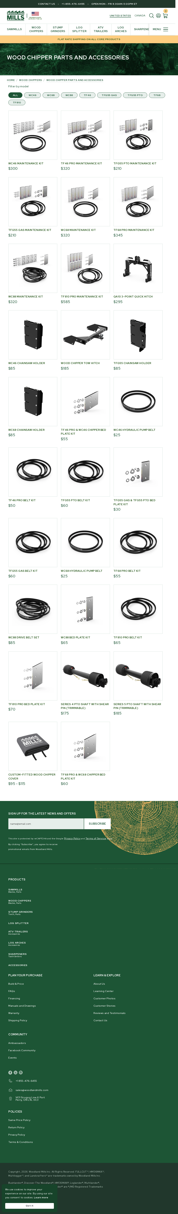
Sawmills (15, 890)
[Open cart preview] (165, 15)
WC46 (32, 95)
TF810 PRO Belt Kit (128, 637)
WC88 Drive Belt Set (23, 637)
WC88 (69, 95)
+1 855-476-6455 (26, 1080)
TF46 (87, 95)
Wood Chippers (19, 901)
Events (12, 1057)
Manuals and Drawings (22, 1005)
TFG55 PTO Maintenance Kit (135, 163)
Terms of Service (96, 838)
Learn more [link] (41, 1197)
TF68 (156, 95)
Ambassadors (17, 1043)
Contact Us (46, 3)
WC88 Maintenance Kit (25, 296)
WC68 (51, 95)
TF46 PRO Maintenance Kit (81, 163)
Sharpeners (17, 955)
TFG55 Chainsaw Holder (132, 363)
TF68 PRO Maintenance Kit (134, 230)
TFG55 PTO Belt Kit (75, 500)
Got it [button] (30, 1205)
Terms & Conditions (20, 1142)
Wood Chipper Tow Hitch (80, 363)
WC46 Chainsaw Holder (26, 363)
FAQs (11, 991)
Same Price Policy (19, 1120)
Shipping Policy (17, 1020)
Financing (14, 998)
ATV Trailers (18, 932)
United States (120, 15)
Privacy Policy (72, 838)
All (15, 95)
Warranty (13, 1013)
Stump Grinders (20, 912)
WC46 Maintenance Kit (26, 163)
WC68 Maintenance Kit (78, 230)
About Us (99, 983)
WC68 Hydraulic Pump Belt (81, 571)
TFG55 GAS (109, 95)
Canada (140, 15)
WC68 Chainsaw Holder (26, 430)
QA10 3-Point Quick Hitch (133, 296)
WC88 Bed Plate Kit (75, 637)
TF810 (17, 102)
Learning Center (104, 991)
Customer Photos (104, 998)
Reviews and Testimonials (110, 1013)
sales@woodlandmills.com (32, 1090)
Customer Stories (105, 1005)
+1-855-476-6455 (73, 3)
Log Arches (17, 943)
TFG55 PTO (135, 95)
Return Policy (16, 1127)
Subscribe (97, 824)
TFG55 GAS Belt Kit (23, 571)
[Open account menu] (159, 15)
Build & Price (16, 983)
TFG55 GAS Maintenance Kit (29, 230)
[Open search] (152, 15)
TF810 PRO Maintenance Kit (82, 296)
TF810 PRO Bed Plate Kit (26, 704)
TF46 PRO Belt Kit (22, 500)
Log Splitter (18, 923)
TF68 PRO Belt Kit (127, 571)
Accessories (17, 965)
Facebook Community (21, 1050)
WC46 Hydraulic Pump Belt (134, 430)
